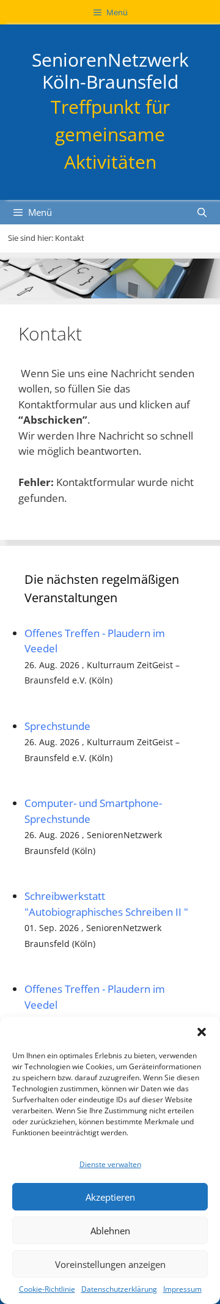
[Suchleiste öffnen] (202, 212)
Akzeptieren (110, 1197)
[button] (202, 1032)
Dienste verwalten (110, 1164)
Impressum (182, 1289)
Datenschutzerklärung (119, 1289)
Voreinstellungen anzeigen (110, 1264)
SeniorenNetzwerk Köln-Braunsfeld (110, 70)
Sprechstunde (57, 726)
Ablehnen (110, 1231)
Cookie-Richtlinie (47, 1289)
